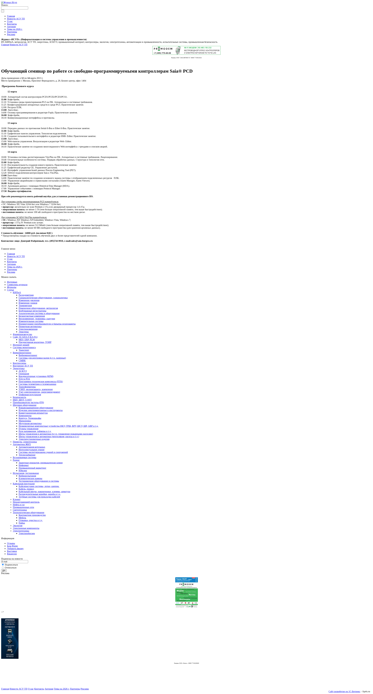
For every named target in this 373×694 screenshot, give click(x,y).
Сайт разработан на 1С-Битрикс (344, 691)
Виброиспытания (27, 476)
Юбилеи (23, 470)
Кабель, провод (26, 489)
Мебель (22, 517)
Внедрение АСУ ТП (23, 366)
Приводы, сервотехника (25, 441)
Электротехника (21, 531)
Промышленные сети (23, 507)
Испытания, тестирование (26, 473)
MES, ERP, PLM (27, 339)
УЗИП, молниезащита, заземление (36, 389)
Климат (16, 499)
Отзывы (11, 543)
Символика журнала (17, 284)
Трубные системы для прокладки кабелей (39, 497)
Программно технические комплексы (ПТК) (41, 381)
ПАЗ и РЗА (24, 379)
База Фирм (12, 546)
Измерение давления (29, 300)
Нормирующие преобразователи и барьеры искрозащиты (47, 324)
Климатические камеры (30, 478)
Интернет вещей (21, 345)
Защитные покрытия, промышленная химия (41, 462)
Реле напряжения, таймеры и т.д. (35, 431)
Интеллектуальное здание (31, 449)
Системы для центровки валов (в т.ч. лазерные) (42, 358)
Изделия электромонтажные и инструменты (41, 410)
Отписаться (10, 567)
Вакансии (12, 554)
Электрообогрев (27, 533)
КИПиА (17, 292)
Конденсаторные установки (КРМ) (36, 376)
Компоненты (25, 415)
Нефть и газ (18, 504)
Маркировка (25, 421)
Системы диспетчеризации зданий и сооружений (43, 452)
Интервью (12, 282)
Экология (17, 525)
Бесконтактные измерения (32, 316)
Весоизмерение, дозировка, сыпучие (37, 318)
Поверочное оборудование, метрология (38, 308)
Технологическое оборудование (28, 512)
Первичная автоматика (30, 326)
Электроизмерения (28, 329)
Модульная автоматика (30, 423)
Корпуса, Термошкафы (30, 418)
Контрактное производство (32, 515)
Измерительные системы (31, 321)
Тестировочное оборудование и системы (39, 481)
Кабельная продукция (24, 483)
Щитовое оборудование (24, 405)
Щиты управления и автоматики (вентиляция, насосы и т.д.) (49, 436)
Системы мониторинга (24, 347)
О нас (10, 259)
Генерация (24, 373)
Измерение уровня (28, 303)
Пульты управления (28, 428)
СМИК (22, 360)
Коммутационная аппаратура (33, 413)
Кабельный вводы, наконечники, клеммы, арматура (44, 491)
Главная (5, 44)
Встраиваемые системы (24, 457)
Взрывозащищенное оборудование (36, 407)
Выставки (12, 551)
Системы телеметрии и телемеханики (37, 384)
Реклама (11, 272)
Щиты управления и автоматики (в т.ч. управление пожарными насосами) (56, 434)
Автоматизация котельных (32, 447)
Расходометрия (26, 295)
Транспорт (24, 350)
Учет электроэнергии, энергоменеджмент (39, 392)
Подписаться (11, 564)
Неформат (24, 465)
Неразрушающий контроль (26, 502)
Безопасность (19, 397)
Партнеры (12, 269)
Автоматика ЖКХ (22, 444)
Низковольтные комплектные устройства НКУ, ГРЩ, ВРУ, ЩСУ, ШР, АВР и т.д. (58, 426)
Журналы (11, 287)
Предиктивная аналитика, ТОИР (35, 342)
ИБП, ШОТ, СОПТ (22, 400)
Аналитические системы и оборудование (39, 313)
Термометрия (25, 305)
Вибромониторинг (22, 352)
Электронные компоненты (26, 528)
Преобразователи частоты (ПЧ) (28, 402)
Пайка (22, 523)
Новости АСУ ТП (18, 44)
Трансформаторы (27, 386)
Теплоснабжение (27, 455)
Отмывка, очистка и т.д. (31, 520)
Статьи (10, 290)
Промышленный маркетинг (32, 468)
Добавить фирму (15, 548)
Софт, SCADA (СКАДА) (25, 337)
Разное (16, 460)
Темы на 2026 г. (14, 267)
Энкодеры (24, 331)
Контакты (12, 261)
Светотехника (20, 510)
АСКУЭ (23, 371)
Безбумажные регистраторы (32, 311)
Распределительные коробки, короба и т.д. (40, 494)
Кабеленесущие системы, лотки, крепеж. (39, 486)
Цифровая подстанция (30, 394)
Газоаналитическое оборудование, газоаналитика (43, 297)
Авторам (11, 264)
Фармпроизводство (22, 334)
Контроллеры (19, 363)
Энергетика (18, 368)
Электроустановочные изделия (34, 439)
